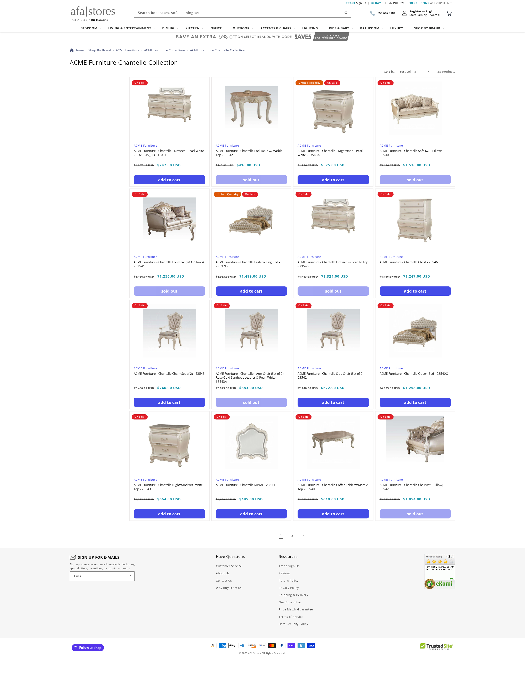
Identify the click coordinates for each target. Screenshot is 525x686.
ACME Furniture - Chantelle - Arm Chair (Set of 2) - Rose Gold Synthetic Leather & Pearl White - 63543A (250, 378)
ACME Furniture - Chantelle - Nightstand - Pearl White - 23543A (330, 153)
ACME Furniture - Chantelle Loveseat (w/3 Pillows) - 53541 (169, 264)
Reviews (285, 573)
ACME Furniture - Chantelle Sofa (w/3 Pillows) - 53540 (412, 153)
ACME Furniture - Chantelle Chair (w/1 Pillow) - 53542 (412, 487)
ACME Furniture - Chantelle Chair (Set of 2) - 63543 (169, 374)
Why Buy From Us (229, 588)
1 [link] (281, 535)
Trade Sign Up (289, 566)
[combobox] (242, 12)
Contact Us (224, 581)
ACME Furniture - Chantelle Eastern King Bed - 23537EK (248, 264)
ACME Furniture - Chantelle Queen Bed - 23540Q (414, 374)
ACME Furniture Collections (165, 50)
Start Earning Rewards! (425, 15)
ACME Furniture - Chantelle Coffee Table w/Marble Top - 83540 (333, 487)
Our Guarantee (290, 602)
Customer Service (229, 566)
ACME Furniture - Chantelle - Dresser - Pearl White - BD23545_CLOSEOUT (169, 153)
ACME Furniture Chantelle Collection (217, 50)
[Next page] (303, 535)
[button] (449, 13)
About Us (222, 573)
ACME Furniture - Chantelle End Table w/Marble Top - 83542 (249, 153)
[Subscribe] (129, 576)
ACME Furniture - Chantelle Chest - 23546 (409, 262)
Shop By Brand (99, 50)
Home (79, 50)
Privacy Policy (289, 588)
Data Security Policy (293, 624)
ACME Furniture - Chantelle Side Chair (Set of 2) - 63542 (331, 376)
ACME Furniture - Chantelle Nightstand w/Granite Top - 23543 (168, 487)
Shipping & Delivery (293, 595)
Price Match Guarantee (296, 609)
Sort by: (389, 72)
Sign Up (356, 3)
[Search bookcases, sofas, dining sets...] (346, 12)
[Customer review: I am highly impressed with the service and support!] (440, 571)
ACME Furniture (127, 50)
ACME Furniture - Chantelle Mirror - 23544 (245, 485)
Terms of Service (291, 617)
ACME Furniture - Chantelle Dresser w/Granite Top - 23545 (333, 264)
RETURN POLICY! (387, 3)
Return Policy (288, 581)
